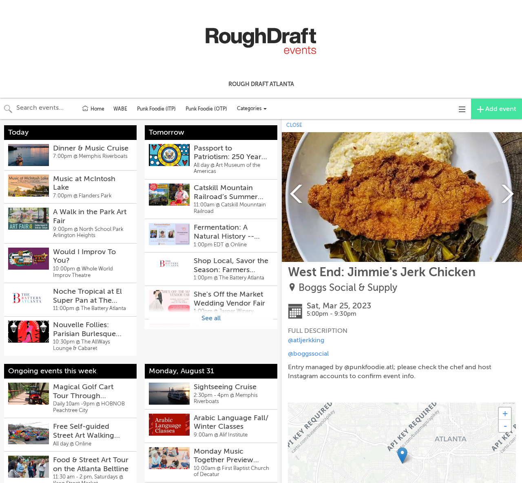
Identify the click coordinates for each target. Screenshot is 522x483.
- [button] (505, 426)
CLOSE (294, 125)
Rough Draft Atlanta (261, 84)
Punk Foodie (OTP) (206, 109)
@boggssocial (308, 353)
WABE (120, 109)
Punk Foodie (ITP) (156, 109)
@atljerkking (306, 340)
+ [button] (505, 413)
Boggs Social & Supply (348, 287)
